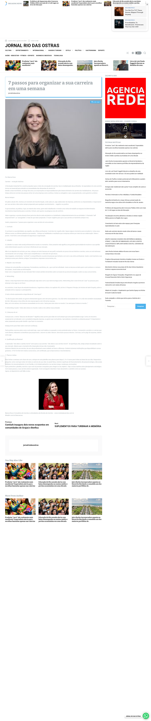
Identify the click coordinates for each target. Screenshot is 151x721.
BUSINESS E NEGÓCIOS (44, 55)
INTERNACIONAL (38, 50)
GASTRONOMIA (91, 50)
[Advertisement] (75, 22)
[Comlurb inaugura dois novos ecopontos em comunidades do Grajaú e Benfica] (2, 361)
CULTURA (8, 50)
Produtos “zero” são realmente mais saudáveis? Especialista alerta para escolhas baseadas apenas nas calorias (55, 3)
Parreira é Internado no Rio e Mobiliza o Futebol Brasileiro (123, 194)
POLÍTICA (78, 50)
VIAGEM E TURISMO (54, 50)
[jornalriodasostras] (15, 445)
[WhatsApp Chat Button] (146, 716)
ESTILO (68, 50)
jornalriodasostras (14, 93)
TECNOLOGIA (58, 55)
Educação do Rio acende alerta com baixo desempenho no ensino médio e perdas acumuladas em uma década (95, 3)
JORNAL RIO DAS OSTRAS (32, 45)
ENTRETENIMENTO (22, 50)
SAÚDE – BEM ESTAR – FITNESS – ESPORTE (19, 55)
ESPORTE (101, 50)
